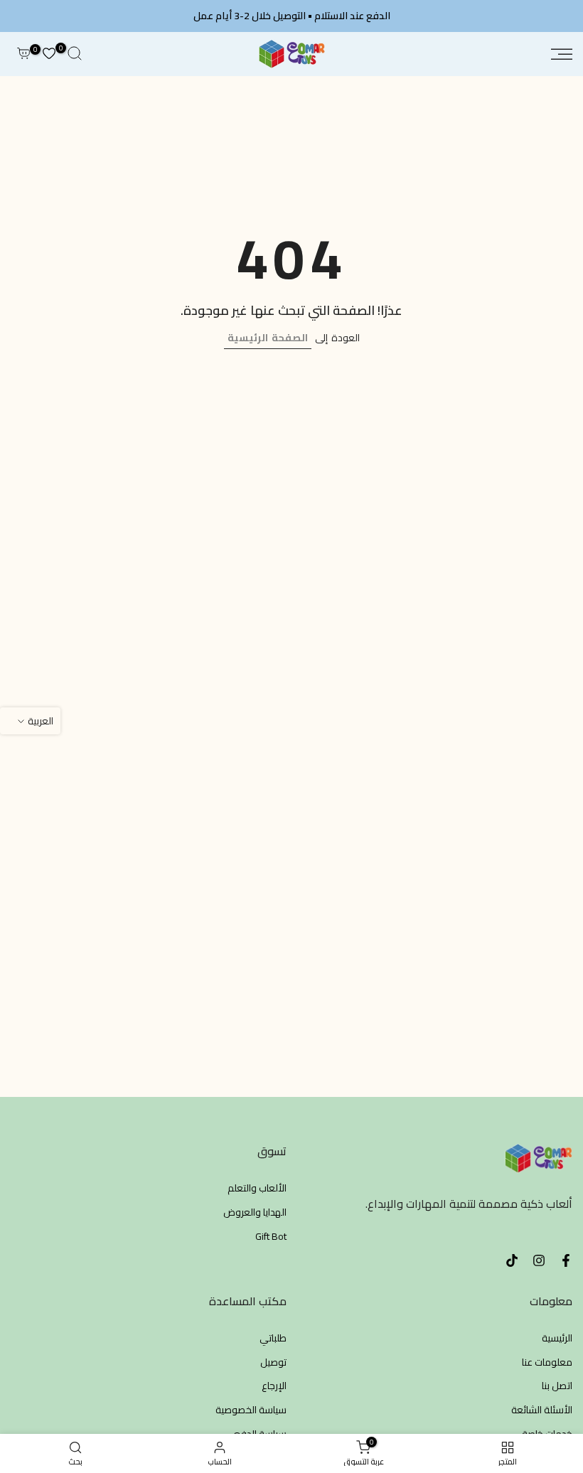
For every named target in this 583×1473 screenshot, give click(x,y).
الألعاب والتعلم (257, 1189)
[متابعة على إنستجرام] (539, 1260)
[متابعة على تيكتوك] (512, 1260)
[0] (49, 54)
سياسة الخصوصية (251, 1410)
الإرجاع (274, 1386)
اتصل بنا (557, 1386)
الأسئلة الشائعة (541, 1410)
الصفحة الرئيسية (268, 337)
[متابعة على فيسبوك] (566, 1260)
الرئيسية (557, 1339)
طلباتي (273, 1339)
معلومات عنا (547, 1363)
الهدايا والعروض (255, 1213)
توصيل (273, 1363)
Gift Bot (271, 1237)
